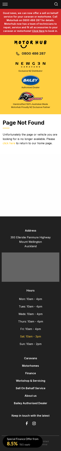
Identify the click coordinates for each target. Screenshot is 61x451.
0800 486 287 (34, 53)
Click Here (38, 30)
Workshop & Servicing (30, 380)
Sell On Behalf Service (30, 388)
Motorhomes (30, 365)
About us (31, 395)
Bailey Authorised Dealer (30, 403)
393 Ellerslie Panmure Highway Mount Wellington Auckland (31, 242)
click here (9, 143)
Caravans (30, 358)
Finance (30, 373)
